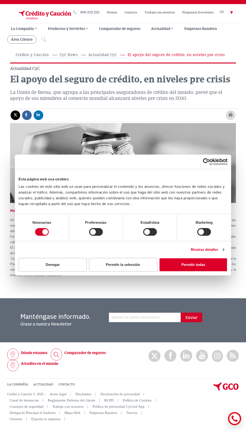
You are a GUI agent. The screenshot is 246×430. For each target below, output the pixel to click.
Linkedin (186, 356)
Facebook (170, 356)
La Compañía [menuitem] (22, 28)
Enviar (191, 317)
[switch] (96, 232)
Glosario (16, 419)
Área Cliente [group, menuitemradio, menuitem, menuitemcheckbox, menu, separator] (22, 39)
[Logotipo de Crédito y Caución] (39, 21)
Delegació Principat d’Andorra (32, 413)
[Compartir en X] (15, 115)
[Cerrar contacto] (220, 424)
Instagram (217, 356)
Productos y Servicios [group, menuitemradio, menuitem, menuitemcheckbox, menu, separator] (66, 28)
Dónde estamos (34, 352)
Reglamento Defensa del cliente (71, 400)
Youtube (202, 356)
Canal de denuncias (24, 400)
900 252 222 (89, 12)
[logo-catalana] (226, 389)
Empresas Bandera (200, 28)
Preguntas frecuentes (198, 12)
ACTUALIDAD (43, 384)
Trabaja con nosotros (160, 12)
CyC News (69, 54)
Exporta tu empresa (45, 419)
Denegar (53, 265)
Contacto (130, 12)
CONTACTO (66, 384)
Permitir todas (193, 265)
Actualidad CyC (102, 54)
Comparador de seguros (119, 28)
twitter (154, 356)
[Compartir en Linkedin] (38, 115)
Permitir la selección (123, 265)
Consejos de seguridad (26, 406)
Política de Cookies (137, 400)
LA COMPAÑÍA (17, 384)
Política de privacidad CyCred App (118, 406)
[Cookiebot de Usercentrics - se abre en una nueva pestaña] (206, 161)
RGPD (109, 400)
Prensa (112, 12)
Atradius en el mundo (39, 363)
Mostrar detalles (204, 249)
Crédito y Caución (32, 54)
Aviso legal (58, 394)
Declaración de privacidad (120, 394)
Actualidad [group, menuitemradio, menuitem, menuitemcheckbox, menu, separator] (160, 28)
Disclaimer (83, 394)
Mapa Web (72, 413)
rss (233, 356)
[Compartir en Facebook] (27, 115)
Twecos (131, 413)
